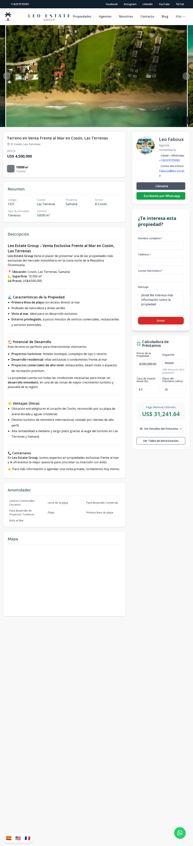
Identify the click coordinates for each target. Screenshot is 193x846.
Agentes (105, 16)
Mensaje (143, 287)
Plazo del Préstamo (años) (172, 380)
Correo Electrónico (150, 271)
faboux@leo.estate (172, 173)
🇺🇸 (18, 838)
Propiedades (82, 16)
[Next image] (186, 76)
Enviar (161, 320)
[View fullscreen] (186, 120)
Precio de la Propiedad (143, 354)
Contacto (147, 16)
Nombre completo (150, 238)
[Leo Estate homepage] (37, 16)
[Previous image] (7, 76)
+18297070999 (20, 4)
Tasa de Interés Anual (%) (146, 380)
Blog (165, 16)
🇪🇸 (8, 838)
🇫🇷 (27, 838)
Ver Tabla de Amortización (160, 441)
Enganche (168, 354)
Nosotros (126, 16)
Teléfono (144, 254)
